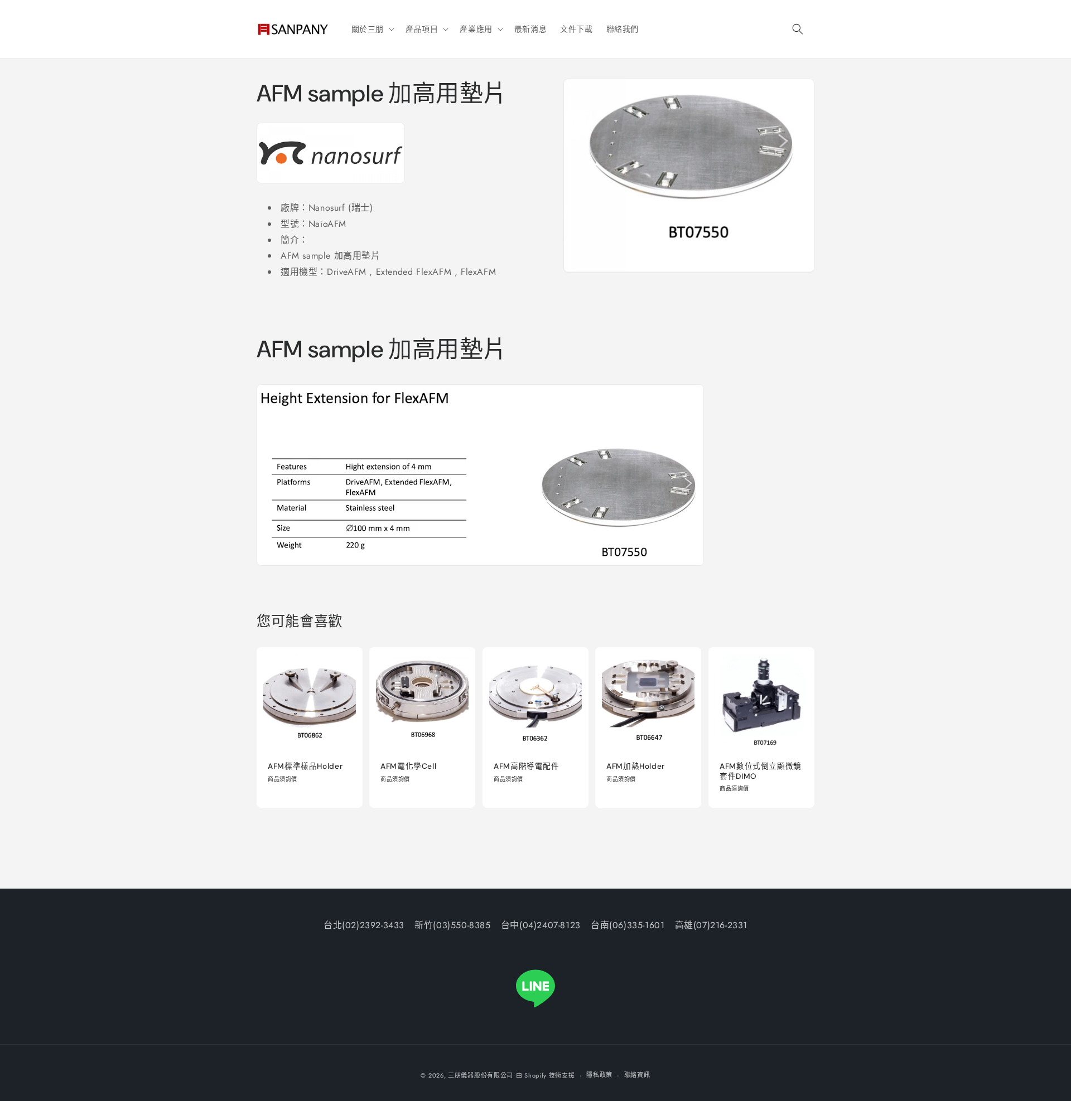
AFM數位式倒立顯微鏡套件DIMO (761, 772)
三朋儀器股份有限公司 (480, 1075)
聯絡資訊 (637, 1074)
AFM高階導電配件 (526, 767)
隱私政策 (599, 1074)
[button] (372, 29)
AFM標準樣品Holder (305, 767)
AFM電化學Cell (408, 767)
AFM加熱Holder (635, 767)
